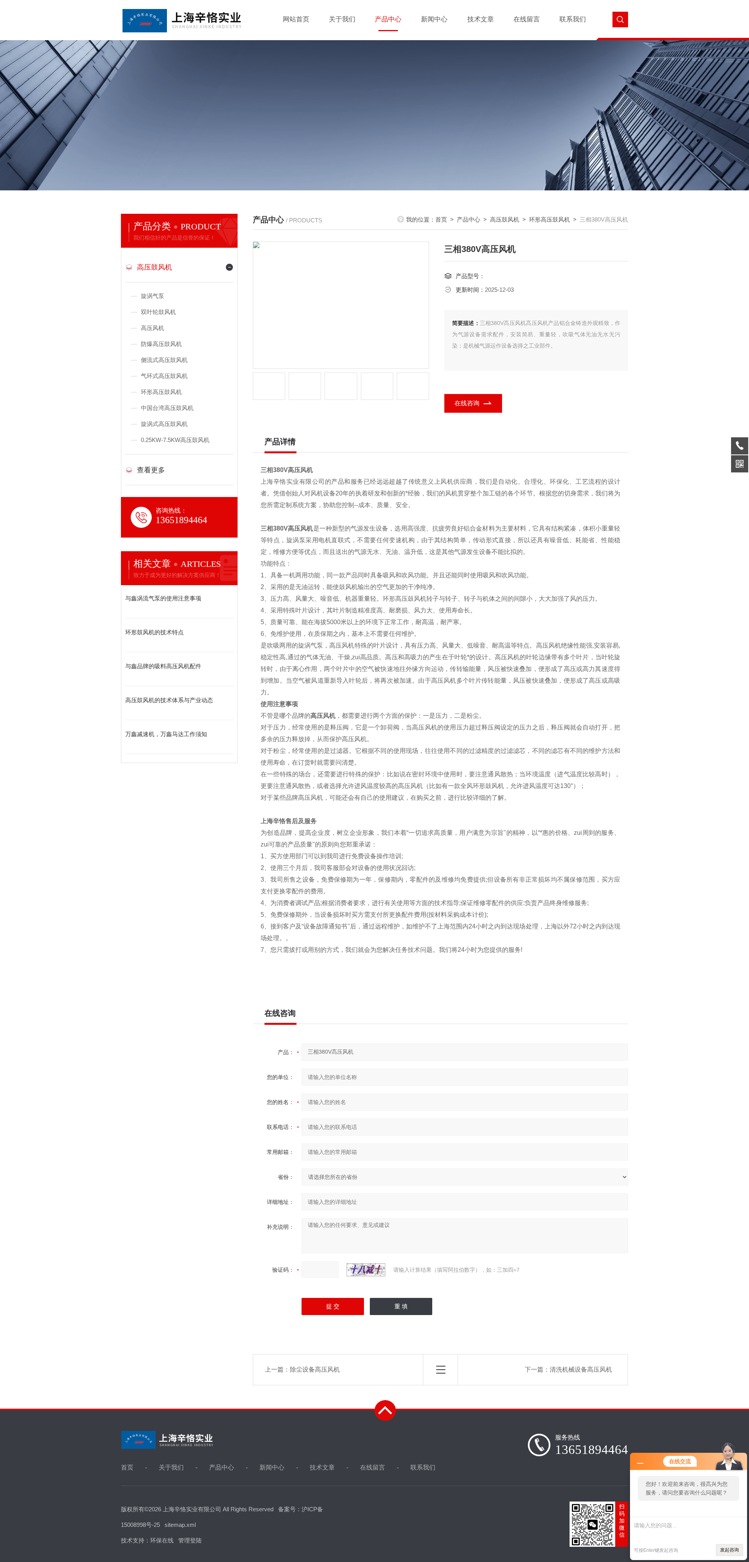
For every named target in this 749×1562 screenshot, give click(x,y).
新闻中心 (434, 19)
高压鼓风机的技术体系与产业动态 (169, 700)
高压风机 (152, 328)
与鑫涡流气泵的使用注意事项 (163, 598)
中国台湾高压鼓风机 (167, 408)
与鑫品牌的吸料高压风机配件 (163, 666)
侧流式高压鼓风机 (164, 360)
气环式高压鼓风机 (164, 376)
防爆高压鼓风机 (161, 344)
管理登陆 (190, 1540)
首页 (441, 219)
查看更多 (151, 470)
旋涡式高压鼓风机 (164, 424)
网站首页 (296, 19)
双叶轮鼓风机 (158, 312)
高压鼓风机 (154, 267)
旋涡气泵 (152, 296)
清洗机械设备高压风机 (581, 1369)
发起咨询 (729, 1550)
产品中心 (388, 19)
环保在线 (162, 1540)
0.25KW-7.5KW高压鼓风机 (175, 440)
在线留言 (526, 19)
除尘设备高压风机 (315, 1369)
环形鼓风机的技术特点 (154, 632)
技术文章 (480, 19)
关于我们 (342, 19)
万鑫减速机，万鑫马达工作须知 (166, 734)
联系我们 (572, 19)
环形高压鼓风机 (161, 392)
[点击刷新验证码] (365, 1269)
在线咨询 (466, 403)
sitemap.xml (180, 1524)
